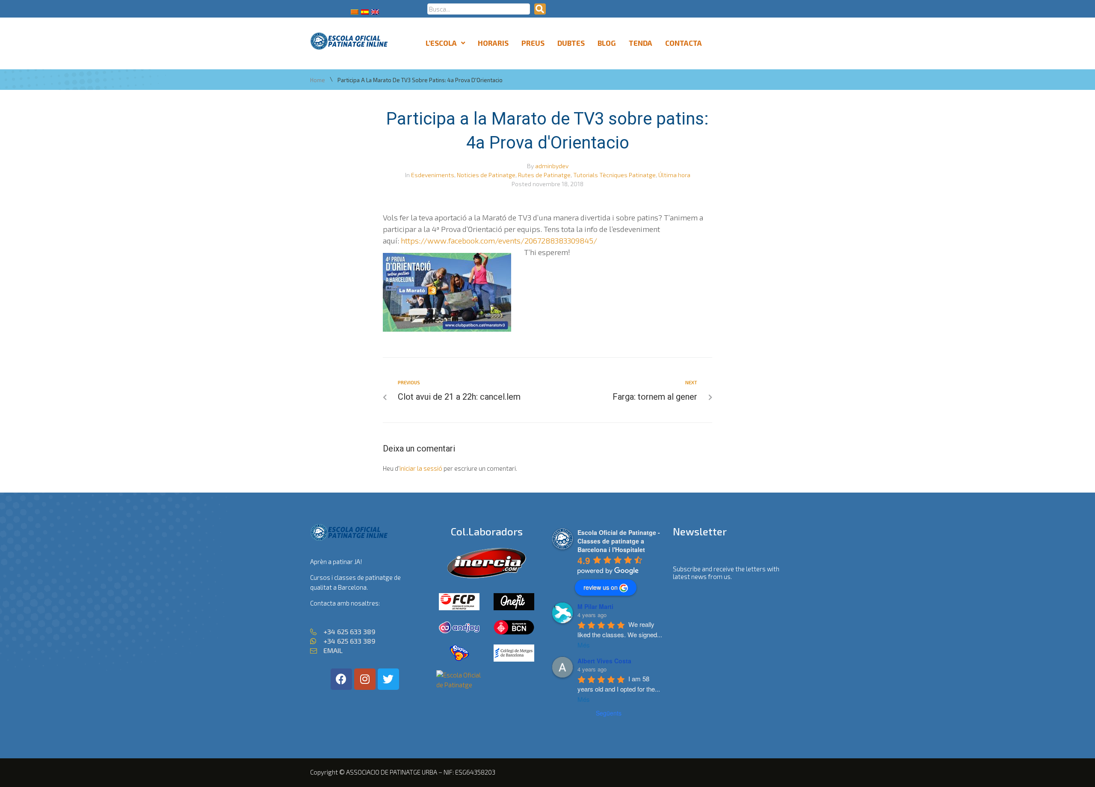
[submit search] (540, 9)
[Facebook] (341, 679)
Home (317, 80)
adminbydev (551, 165)
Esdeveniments (432, 174)
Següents (608, 713)
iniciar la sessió (421, 468)
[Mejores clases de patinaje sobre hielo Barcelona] (459, 685)
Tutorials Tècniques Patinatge (614, 174)
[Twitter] (388, 679)
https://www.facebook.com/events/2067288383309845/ (499, 240)
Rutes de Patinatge (544, 174)
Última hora (674, 174)
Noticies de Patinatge (486, 174)
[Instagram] (365, 679)
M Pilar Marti (595, 606)
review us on (600, 587)
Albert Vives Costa (604, 660)
